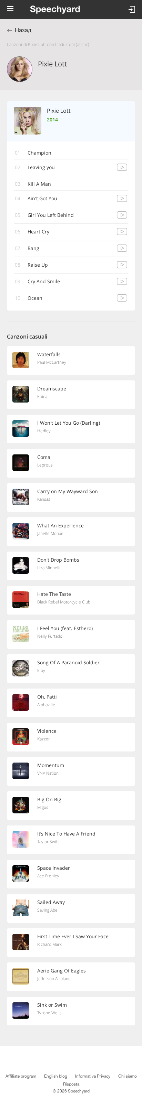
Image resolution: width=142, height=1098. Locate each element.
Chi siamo (127, 1076)
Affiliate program (21, 1076)
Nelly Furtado (49, 636)
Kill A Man (39, 184)
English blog (55, 1076)
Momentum (50, 765)
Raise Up (38, 264)
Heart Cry (38, 231)
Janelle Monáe (50, 533)
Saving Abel (48, 910)
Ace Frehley (48, 876)
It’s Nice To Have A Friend (66, 833)
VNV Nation (48, 773)
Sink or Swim (52, 1005)
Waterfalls (49, 354)
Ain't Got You (42, 198)
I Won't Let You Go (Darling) (68, 422)
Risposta (71, 1084)
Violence (47, 731)
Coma (43, 457)
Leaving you (41, 167)
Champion (39, 152)
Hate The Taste (54, 594)
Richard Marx (49, 944)
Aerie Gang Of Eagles (61, 970)
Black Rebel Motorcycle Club (63, 602)
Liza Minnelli (48, 568)
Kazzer (43, 739)
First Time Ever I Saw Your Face (73, 936)
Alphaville (46, 705)
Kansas (43, 499)
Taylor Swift (48, 842)
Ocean (35, 298)
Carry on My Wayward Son (67, 491)
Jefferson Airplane (54, 978)
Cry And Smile (44, 281)
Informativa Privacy (92, 1076)
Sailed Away (51, 902)
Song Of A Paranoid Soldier (68, 662)
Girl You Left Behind (51, 215)
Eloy (41, 670)
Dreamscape (51, 388)
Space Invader (53, 868)
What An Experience (60, 525)
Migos (42, 807)
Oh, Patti (47, 696)
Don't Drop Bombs (58, 559)
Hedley (44, 431)
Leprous (45, 465)
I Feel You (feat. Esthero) (65, 628)
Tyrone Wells (49, 1013)
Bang (33, 248)
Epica (42, 396)
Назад (23, 30)
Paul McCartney (51, 362)
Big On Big (49, 799)
